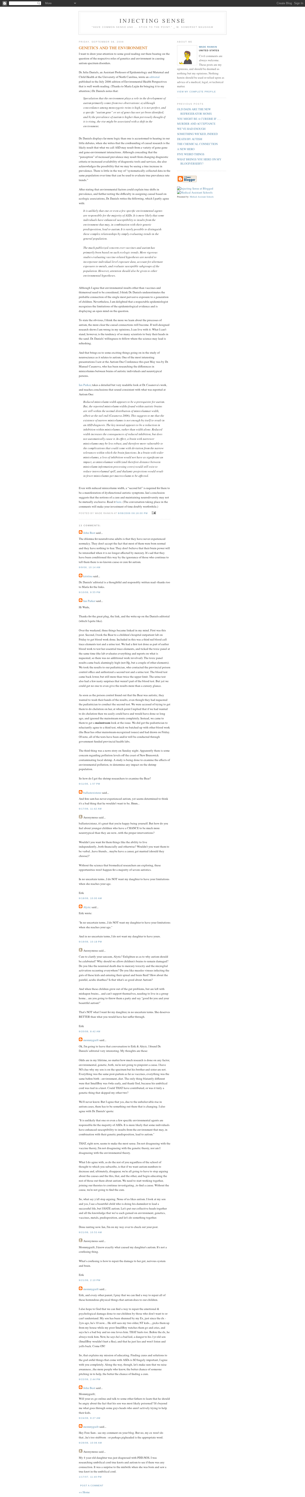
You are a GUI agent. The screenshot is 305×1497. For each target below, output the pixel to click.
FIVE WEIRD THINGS (190, 154)
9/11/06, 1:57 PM (89, 784)
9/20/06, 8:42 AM (89, 1031)
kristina (87, 576)
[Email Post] (153, 513)
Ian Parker (85, 385)
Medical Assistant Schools (202, 196)
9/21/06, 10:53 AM (90, 1232)
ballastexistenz (92, 793)
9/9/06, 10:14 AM (89, 567)
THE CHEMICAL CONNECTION (197, 144)
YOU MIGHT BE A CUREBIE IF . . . (198, 119)
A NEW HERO (185, 149)
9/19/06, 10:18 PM (90, 941)
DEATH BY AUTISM (189, 139)
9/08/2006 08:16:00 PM (132, 513)
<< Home (84, 1492)
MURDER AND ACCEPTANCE (196, 124)
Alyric (87, 907)
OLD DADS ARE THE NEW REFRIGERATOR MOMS (194, 111)
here (118, 502)
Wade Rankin (208, 47)
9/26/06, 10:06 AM (90, 1443)
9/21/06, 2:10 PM (89, 1280)
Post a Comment (91, 1485)
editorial (154, 77)
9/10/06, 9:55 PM (89, 592)
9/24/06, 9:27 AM (89, 1418)
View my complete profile (196, 91)
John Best (89, 533)
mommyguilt (91, 1040)
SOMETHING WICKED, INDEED (197, 134)
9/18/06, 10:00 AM (90, 898)
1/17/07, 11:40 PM (90, 1477)
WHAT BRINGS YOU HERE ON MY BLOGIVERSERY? (199, 161)
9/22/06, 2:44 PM (89, 1379)
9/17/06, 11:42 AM (90, 809)
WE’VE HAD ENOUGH (191, 129)
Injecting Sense (152, 20)
